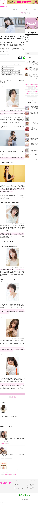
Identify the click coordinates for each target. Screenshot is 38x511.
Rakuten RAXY (4, 6)
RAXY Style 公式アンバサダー (30, 86)
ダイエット (27, 95)
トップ (5, 9)
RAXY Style (15, 9)
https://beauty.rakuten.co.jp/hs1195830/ (19, 267)
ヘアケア (4, 52)
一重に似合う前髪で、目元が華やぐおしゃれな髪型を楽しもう (12, 74)
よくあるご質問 (29, 485)
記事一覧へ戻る (12, 420)
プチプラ (28, 93)
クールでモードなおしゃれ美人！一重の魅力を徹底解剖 (11, 64)
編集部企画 (10, 474)
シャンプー (14, 474)
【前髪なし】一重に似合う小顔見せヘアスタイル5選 (10, 70)
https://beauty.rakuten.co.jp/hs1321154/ (19, 108)
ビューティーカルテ (17, 487)
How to (1, 54)
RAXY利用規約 (29, 488)
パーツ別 (32, 93)
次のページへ (12, 394)
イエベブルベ (35, 91)
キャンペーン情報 (24, 9)
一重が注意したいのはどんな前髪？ (7, 68)
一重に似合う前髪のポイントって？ (7, 66)
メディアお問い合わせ (30, 484)
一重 (8, 54)
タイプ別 (35, 96)
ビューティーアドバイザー (18, 488)
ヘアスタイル (6, 443)
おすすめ (5, 54)
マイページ (15, 485)
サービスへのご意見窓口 (30, 487)
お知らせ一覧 (29, 482)
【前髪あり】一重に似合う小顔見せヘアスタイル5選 (10, 72)
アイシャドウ (28, 89)
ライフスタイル (30, 96)
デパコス (32, 95)
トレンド (33, 89)
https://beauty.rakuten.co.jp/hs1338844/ (19, 338)
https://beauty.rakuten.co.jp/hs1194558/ (19, 223)
